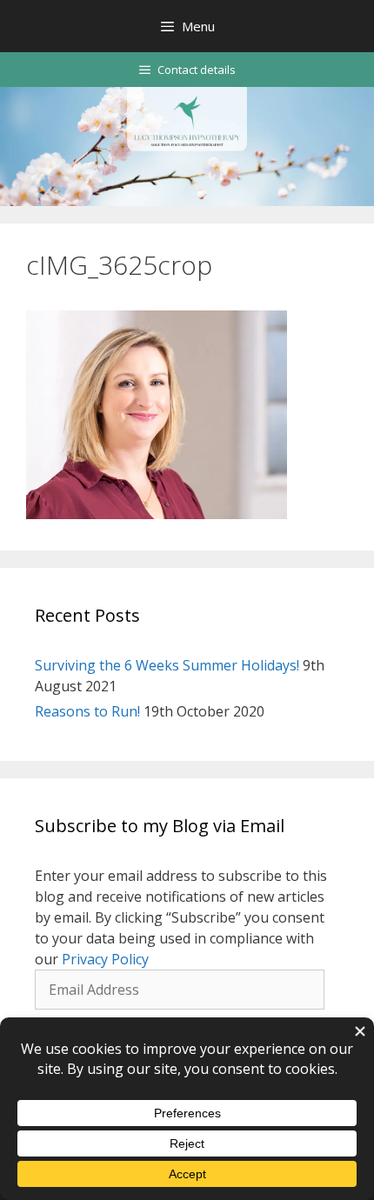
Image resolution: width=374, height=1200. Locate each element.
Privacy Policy (105, 959)
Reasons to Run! (87, 711)
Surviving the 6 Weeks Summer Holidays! (167, 665)
